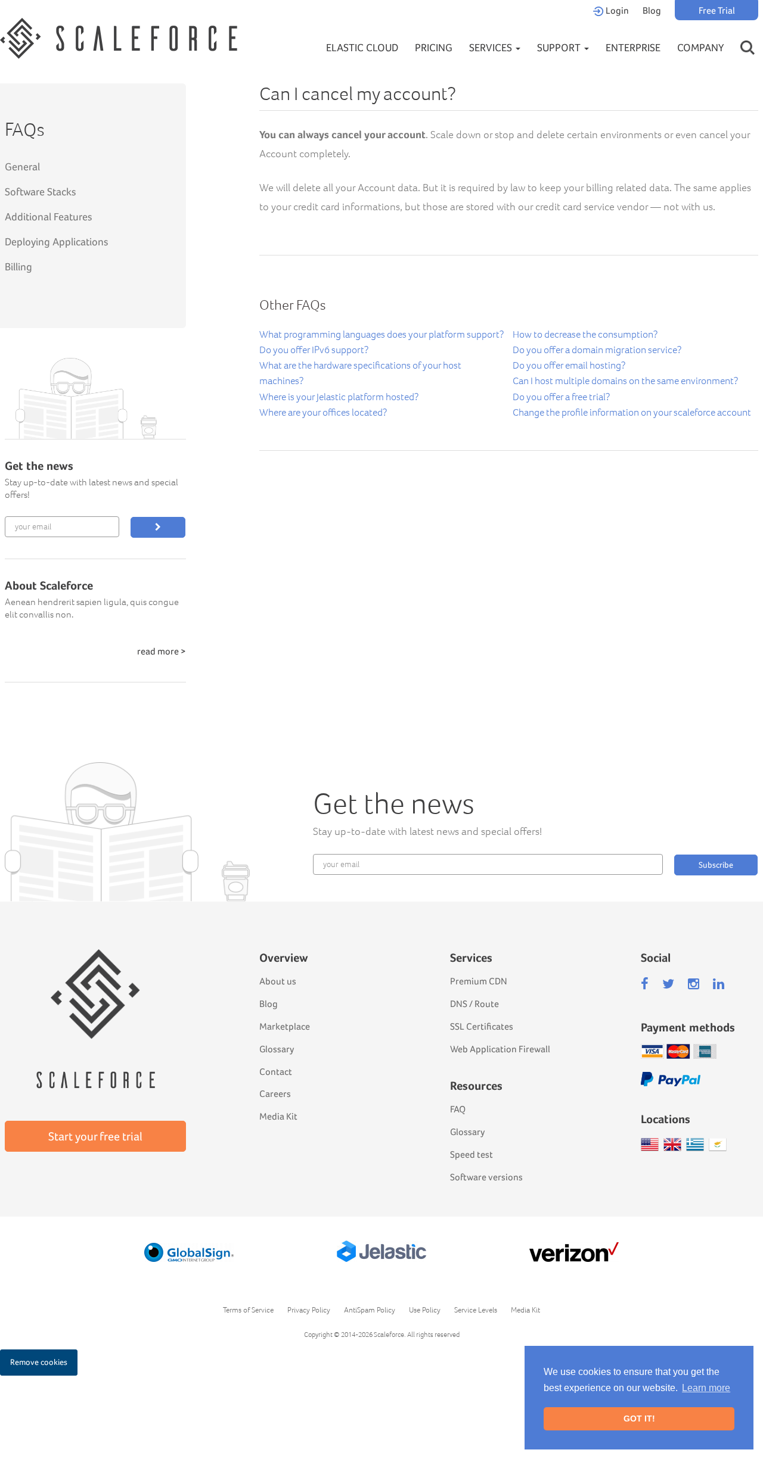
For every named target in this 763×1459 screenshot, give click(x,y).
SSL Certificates (481, 1026)
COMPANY (700, 47)
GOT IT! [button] (639, 1418)
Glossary (276, 1049)
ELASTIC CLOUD (362, 47)
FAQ (458, 1109)
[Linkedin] (718, 984)
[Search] (747, 36)
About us (277, 981)
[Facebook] (645, 984)
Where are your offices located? (323, 412)
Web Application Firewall (500, 1049)
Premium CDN (478, 981)
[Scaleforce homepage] (95, 1001)
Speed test (471, 1154)
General (22, 166)
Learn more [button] (706, 1388)
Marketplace (284, 1026)
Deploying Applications (56, 241)
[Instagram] (693, 984)
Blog (652, 10)
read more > (161, 651)
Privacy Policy (308, 1309)
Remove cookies (38, 1362)
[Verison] (574, 1252)
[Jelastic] (381, 1251)
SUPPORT (560, 47)
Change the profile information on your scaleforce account (632, 412)
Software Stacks (40, 191)
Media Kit (278, 1116)
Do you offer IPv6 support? (313, 350)
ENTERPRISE (633, 47)
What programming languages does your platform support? (381, 334)
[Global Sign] (189, 1252)
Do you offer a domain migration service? (597, 350)
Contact (275, 1071)
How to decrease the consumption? (585, 334)
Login (616, 10)
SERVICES (491, 47)
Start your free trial (95, 1136)
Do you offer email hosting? (569, 365)
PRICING (433, 47)
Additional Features (48, 216)
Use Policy (425, 1309)
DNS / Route (474, 1003)
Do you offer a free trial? (561, 397)
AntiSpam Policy (369, 1309)
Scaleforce (389, 1334)
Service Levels (475, 1309)
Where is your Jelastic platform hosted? (338, 397)
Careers (275, 1093)
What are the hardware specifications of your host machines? (360, 373)
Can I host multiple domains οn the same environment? (625, 380)
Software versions (486, 1177)
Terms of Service (248, 1309)
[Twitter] (668, 984)
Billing (18, 266)
